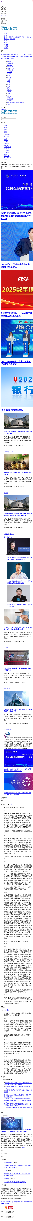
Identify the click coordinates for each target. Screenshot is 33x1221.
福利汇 (24, 37)
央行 (5, 1170)
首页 (5, 33)
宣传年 (6, 44)
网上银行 (6, 136)
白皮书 (6, 131)
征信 (5, 138)
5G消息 (6, 145)
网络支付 (26, 54)
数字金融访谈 (8, 537)
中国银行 (6, 134)
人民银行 (6, 452)
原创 (5, 37)
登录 (2, 1)
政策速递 (12, 39)
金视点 (29, 37)
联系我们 (9, 1202)
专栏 (5, 42)
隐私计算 (13, 54)
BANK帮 (10, 99)
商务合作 (20, 1202)
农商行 (6, 154)
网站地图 (26, 1202)
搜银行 (6, 48)
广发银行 (6, 150)
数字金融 (3, 54)
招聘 (11, 37)
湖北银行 (6, 1179)
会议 (14, 37)
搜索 (2, 51)
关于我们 (3, 1202)
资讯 (5, 35)
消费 (8, 688)
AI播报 (6, 46)
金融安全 (18, 56)
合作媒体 (15, 1202)
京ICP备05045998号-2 (21, 1212)
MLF (11, 452)
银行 (5, 159)
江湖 (17, 37)
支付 (5, 127)
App (11, 729)
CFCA (6, 140)
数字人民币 (20, 54)
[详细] (24, 1147)
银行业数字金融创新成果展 (15, 102)
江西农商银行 (8, 1162)
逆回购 (12, 534)
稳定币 (8, 54)
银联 (5, 129)
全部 (12, 58)
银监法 (6, 493)
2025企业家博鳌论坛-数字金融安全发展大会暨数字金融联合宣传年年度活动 (16, 216)
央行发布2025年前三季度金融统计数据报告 (17, 1098)
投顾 (5, 133)
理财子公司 (7, 147)
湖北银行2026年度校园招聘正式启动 (15, 1182)
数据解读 (6, 39)
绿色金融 (6, 148)
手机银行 (6, 143)
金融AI (9, 72)
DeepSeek (9, 65)
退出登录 (3, 15)
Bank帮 (8, 58)
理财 (20, 37)
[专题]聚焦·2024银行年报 (12, 410)
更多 (11, 804)
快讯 (8, 37)
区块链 (4, 56)
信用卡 (6, 647)
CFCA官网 (5, 1203)
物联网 (13, 56)
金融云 (9, 56)
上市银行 (6, 152)
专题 (5, 40)
